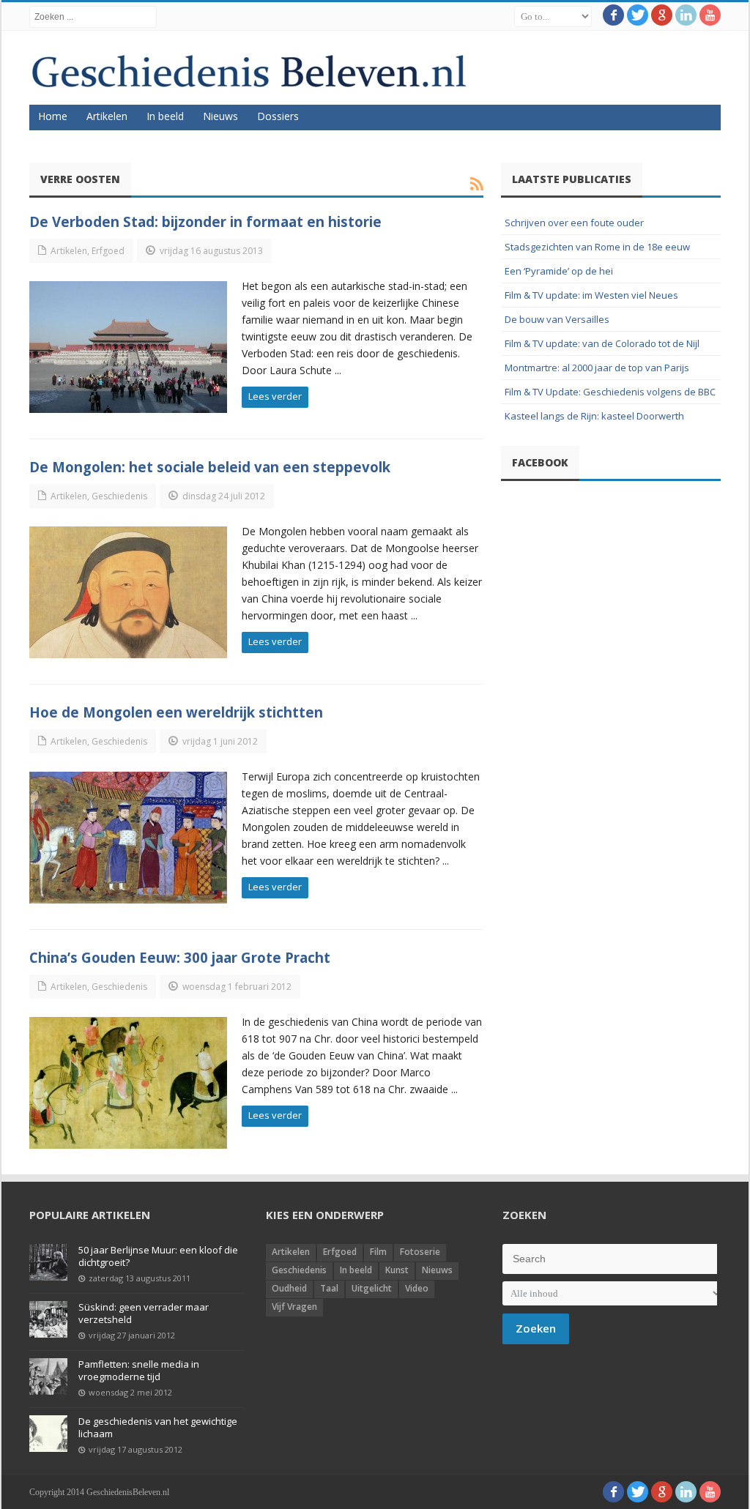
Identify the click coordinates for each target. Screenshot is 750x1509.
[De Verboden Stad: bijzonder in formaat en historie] (128, 347)
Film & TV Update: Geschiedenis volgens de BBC (610, 391)
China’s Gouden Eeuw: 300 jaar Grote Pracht (179, 957)
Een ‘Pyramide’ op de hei (559, 270)
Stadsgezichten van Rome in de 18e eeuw (597, 246)
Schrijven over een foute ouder (574, 222)
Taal (329, 1288)
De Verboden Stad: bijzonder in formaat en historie (205, 221)
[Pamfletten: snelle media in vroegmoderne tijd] (48, 1376)
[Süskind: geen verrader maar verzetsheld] (48, 1319)
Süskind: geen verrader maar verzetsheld (143, 1313)
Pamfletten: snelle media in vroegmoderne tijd (138, 1370)
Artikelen (106, 116)
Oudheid (289, 1288)
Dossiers (278, 116)
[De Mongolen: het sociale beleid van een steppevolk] (128, 592)
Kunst (397, 1270)
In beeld (165, 116)
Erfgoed (108, 251)
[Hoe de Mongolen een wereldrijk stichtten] (128, 837)
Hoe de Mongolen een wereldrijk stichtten (176, 712)
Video (416, 1288)
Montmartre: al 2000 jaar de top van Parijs (597, 367)
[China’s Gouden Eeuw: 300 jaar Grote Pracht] (128, 1083)
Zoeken (536, 1328)
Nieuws (220, 116)
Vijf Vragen (294, 1306)
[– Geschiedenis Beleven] (248, 71)
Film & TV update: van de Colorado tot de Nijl (602, 343)
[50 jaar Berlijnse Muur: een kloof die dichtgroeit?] (48, 1262)
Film (378, 1251)
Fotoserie (420, 1251)
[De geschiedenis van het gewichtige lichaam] (48, 1433)
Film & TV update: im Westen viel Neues (591, 295)
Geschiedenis (119, 496)
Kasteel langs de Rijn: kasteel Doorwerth (594, 415)
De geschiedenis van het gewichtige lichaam (157, 1427)
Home (52, 116)
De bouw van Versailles (557, 319)
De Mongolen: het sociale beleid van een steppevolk (209, 467)
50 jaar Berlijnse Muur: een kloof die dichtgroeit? (158, 1256)
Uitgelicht (372, 1288)
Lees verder (275, 396)
